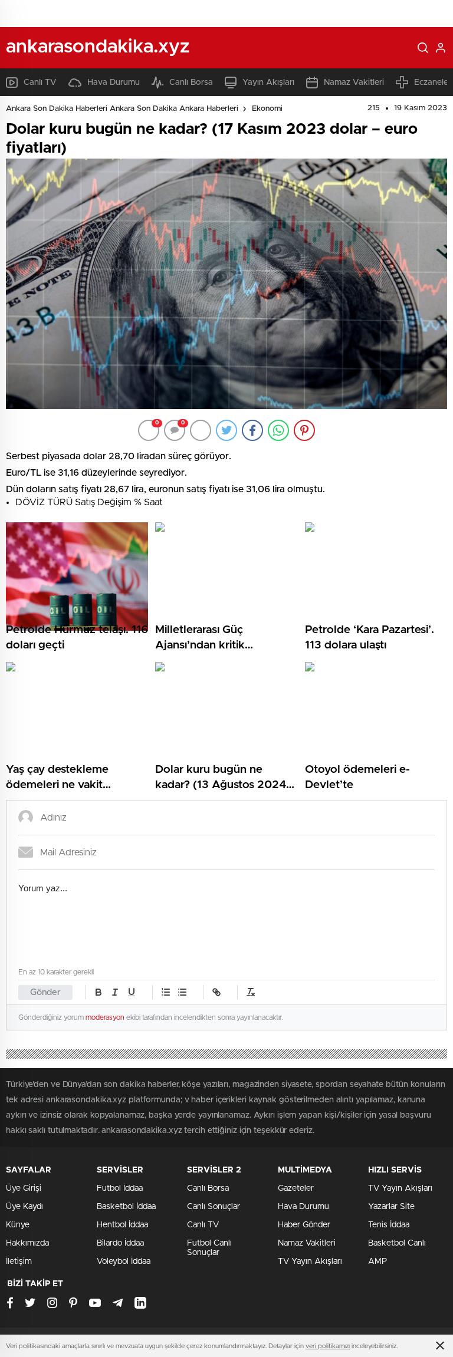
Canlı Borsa (191, 82)
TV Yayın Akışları (310, 1261)
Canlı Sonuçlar (213, 1207)
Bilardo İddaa (120, 1243)
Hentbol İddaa (122, 1225)
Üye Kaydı (24, 1207)
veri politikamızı (328, 1346)
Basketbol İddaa (126, 1207)
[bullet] (182, 992)
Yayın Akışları (268, 82)
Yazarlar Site (391, 1207)
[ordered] (165, 992)
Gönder (45, 992)
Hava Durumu (113, 82)
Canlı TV (40, 82)
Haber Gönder (304, 1225)
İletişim (19, 1261)
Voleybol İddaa (123, 1261)
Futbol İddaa (120, 1188)
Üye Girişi (23, 1188)
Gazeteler (296, 1188)
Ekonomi (267, 109)
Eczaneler (432, 82)
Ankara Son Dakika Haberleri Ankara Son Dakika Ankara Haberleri (122, 109)
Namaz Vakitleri (354, 82)
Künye (17, 1225)
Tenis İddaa (388, 1225)
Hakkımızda (27, 1243)
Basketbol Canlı (397, 1243)
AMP (377, 1261)
